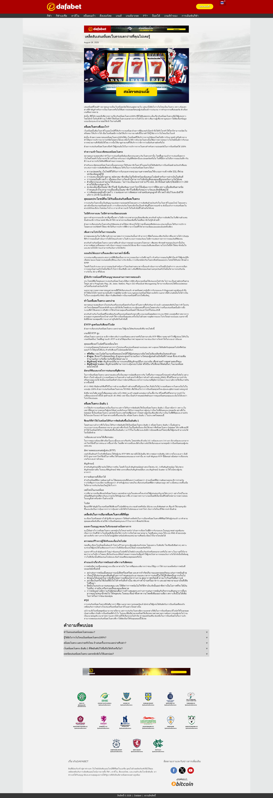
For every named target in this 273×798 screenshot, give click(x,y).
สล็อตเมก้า (89, 15)
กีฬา (49, 15)
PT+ (145, 15)
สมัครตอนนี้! (205, 6)
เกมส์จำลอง (170, 15)
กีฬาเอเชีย (61, 15)
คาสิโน (75, 15)
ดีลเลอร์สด (106, 15)
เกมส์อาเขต (132, 15)
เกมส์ (119, 15)
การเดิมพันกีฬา (190, 15)
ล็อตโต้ (156, 15)
